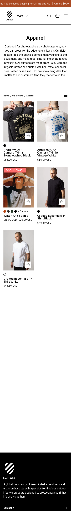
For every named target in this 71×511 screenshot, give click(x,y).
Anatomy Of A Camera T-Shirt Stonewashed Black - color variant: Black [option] (4, 145)
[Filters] (65, 96)
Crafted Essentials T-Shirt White (17, 280)
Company (8, 508)
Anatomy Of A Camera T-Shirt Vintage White (47, 152)
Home (6, 96)
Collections (17, 96)
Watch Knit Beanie (15, 215)
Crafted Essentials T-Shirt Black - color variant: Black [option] (38, 211)
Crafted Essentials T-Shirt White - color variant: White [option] (4, 274)
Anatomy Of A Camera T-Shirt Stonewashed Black (17, 152)
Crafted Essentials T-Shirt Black (51, 217)
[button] (49, 15)
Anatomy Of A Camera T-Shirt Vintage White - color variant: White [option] (38, 145)
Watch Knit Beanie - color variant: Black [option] (15, 211)
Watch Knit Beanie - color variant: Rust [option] (4, 211)
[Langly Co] (9, 16)
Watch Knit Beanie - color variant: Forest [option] (12, 211)
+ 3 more (23, 211)
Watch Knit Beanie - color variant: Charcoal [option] (8, 211)
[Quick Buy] (28, 136)
